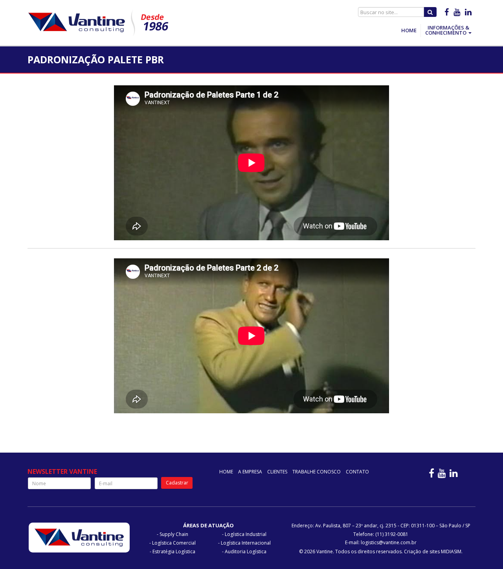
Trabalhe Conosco (316, 471)
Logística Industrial (245, 534)
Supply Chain (174, 534)
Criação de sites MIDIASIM (432, 551)
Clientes (277, 471)
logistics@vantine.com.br (389, 542)
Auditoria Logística (245, 551)
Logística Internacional (246, 543)
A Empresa (250, 471)
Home (409, 30)
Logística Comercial (174, 543)
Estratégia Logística (173, 551)
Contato (357, 471)
